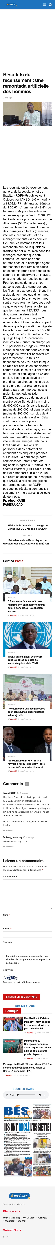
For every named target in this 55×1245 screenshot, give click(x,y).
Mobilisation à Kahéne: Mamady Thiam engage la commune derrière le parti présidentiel (37, 1023)
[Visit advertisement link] (27, 1140)
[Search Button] (50, 4)
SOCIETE (22, 1221)
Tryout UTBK (9, 792)
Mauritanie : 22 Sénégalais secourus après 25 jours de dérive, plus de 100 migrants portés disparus (37, 1047)
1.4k (33, 615)
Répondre (9, 830)
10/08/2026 (40, 1033)
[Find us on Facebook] (3, 1236)
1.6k (33, 771)
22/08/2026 (24, 615)
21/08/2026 (24, 667)
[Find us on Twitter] (7, 1236)
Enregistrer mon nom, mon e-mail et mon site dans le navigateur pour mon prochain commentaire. (28, 959)
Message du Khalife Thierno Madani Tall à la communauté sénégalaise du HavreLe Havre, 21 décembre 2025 (27, 1067)
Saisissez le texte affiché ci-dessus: (21, 982)
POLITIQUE (42, 1217)
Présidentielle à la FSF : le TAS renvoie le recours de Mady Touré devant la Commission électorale (26, 764)
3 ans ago (7, 97)
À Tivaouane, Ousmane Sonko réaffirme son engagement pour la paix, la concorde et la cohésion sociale (26, 606)
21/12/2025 (19, 1075)
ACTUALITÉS (29, 1217)
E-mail (7, 928)
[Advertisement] (27, 39)
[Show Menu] (44, 4)
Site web (7, 942)
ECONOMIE (10, 1221)
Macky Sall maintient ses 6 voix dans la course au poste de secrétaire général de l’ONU (25, 660)
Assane (13, 615)
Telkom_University (12, 837)
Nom (6, 914)
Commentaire (11, 876)
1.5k (33, 719)
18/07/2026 (40, 1058)
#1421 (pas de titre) (11, 1217)
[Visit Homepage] (10, 4)
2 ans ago (30, 837)
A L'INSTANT (12, 597)
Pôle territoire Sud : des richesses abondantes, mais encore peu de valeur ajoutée (26, 712)
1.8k (33, 667)
